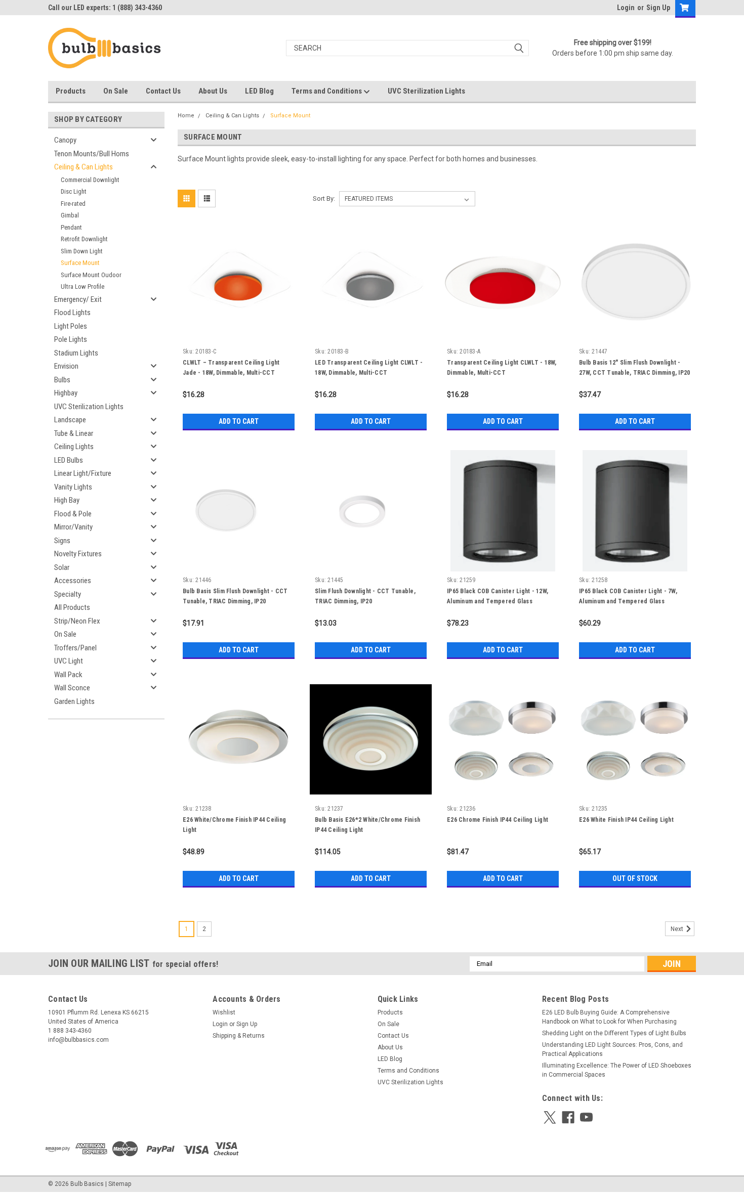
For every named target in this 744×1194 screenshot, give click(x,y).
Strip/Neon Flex (77, 621)
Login (626, 8)
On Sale (115, 91)
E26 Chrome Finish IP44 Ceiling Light (497, 819)
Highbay (65, 392)
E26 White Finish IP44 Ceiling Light (626, 819)
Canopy (65, 140)
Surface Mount (80, 263)
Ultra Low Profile (82, 286)
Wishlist (224, 1012)
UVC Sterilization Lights (426, 91)
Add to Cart (239, 421)
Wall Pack (68, 674)
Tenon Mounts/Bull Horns (91, 153)
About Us (212, 91)
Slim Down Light (82, 251)
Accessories (72, 580)
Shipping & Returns (239, 1035)
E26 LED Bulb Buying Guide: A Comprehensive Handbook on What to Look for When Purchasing (609, 1017)
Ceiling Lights (74, 446)
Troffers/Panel (75, 647)
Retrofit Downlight (84, 239)
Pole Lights (70, 339)
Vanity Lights (73, 487)
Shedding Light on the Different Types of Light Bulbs (614, 1033)
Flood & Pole (73, 513)
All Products (72, 607)
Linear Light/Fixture (82, 473)
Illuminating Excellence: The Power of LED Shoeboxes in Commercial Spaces (616, 1070)
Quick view (239, 336)
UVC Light (68, 661)
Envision (66, 366)
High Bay (66, 500)
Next (678, 929)
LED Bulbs (68, 460)
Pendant (71, 227)
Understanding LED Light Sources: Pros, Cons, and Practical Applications (612, 1049)
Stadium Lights (76, 353)
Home (186, 115)
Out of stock (634, 878)
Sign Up (658, 8)
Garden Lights (74, 701)
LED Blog (259, 91)
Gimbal (70, 215)
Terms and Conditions (327, 91)
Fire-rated (73, 203)
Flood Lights (72, 312)
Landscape (70, 419)
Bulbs (62, 379)
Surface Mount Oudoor (91, 275)
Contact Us (163, 91)
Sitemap (119, 1183)
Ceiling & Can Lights (83, 166)
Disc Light (74, 191)
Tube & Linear (73, 433)
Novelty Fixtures (78, 553)
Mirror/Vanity (73, 527)
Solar (61, 567)
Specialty (67, 594)
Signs (62, 540)
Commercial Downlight (90, 180)
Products (71, 91)
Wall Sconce (72, 687)
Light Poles (70, 326)
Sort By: (324, 198)
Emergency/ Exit (78, 299)
